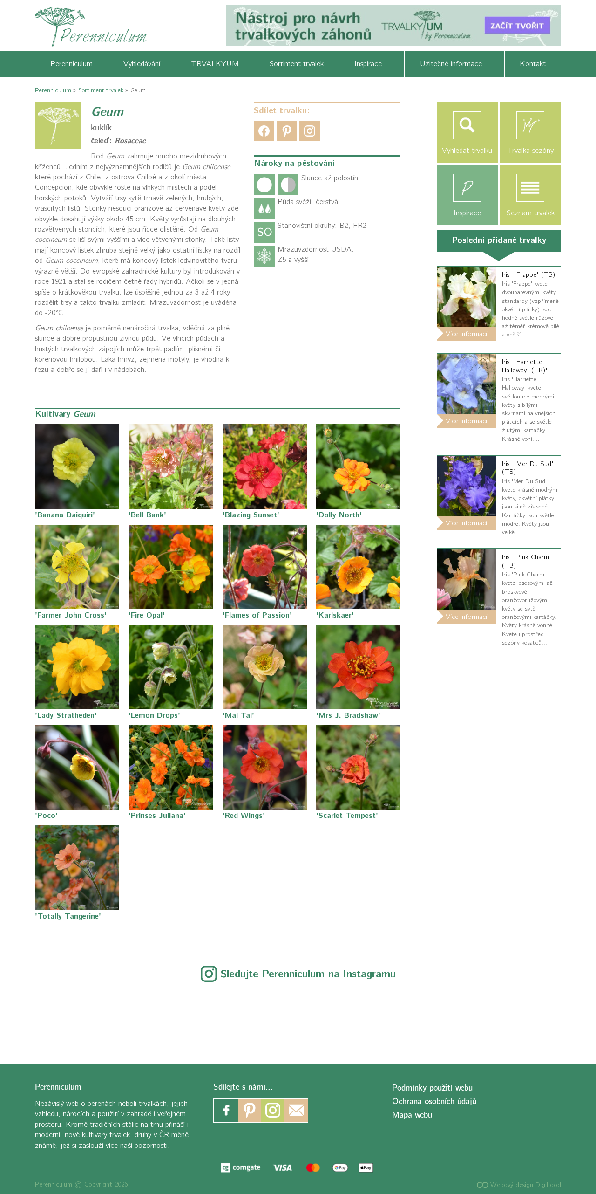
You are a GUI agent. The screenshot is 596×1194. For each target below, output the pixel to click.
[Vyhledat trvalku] (467, 125)
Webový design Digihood (524, 1185)
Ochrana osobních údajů (434, 1101)
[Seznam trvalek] (530, 188)
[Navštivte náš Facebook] (226, 1110)
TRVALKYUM (215, 64)
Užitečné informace (454, 64)
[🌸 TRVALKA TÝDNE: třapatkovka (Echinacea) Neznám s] (543, 1017)
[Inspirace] (467, 188)
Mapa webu (412, 1115)
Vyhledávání (141, 64)
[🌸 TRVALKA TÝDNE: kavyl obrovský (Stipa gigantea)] (380, 1017)
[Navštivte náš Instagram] (272, 1110)
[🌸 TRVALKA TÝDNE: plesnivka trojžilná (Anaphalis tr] (216, 1017)
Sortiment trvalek (297, 64)
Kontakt (533, 64)
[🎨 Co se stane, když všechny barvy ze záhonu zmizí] (462, 1017)
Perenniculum (71, 64)
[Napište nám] (296, 1110)
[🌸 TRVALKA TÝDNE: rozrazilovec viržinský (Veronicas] (298, 1017)
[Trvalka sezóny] (530, 125)
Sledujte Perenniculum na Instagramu (308, 974)
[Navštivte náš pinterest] (249, 1110)
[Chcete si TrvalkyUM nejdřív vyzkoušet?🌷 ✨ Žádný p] (52, 1017)
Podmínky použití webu (432, 1088)
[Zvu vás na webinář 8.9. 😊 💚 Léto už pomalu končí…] (134, 1017)
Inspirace (371, 64)
